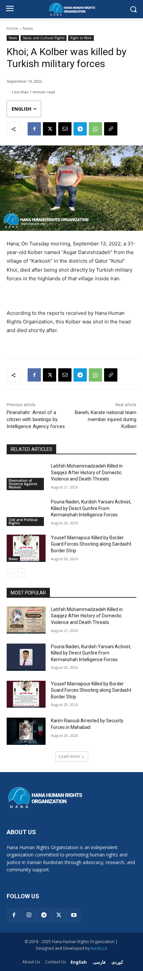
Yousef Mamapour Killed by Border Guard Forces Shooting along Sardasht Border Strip (91, 544)
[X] (49, 128)
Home (12, 28)
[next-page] (21, 573)
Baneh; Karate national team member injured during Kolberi (105, 419)
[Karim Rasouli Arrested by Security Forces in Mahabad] (26, 731)
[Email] (65, 128)
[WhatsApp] (95, 128)
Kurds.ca (99, 948)
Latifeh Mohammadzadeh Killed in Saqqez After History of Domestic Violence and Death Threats (87, 472)
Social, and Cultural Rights (44, 38)
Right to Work (81, 38)
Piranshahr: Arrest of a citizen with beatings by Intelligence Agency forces (36, 419)
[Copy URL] (110, 128)
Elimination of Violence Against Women (23, 483)
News (28, 28)
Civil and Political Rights (23, 521)
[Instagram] (29, 915)
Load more (69, 756)
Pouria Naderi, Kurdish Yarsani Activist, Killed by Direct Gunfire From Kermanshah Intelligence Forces (91, 508)
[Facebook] (34, 128)
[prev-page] (11, 573)
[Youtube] (73, 915)
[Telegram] (80, 128)
